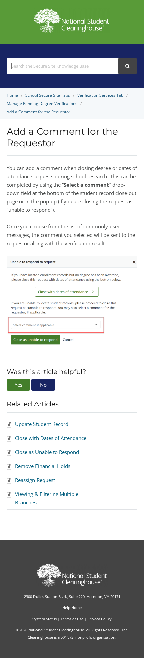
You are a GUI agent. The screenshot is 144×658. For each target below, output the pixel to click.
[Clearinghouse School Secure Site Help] (72, 31)
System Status (44, 618)
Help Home (72, 607)
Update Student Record (41, 423)
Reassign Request (35, 480)
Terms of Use (72, 618)
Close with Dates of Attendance (50, 438)
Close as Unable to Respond (47, 452)
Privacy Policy (99, 618)
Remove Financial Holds (42, 466)
